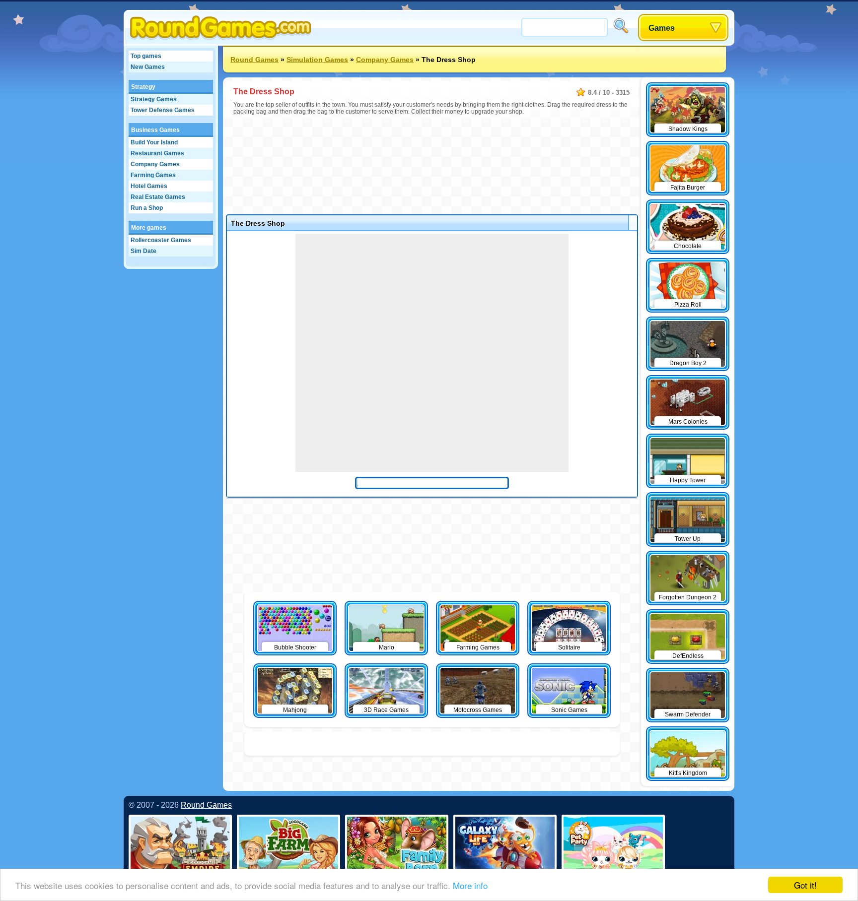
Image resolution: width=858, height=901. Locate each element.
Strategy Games (154, 99)
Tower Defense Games (163, 110)
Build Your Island (154, 142)
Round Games (254, 60)
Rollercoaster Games (161, 240)
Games (661, 28)
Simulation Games (317, 60)
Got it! (805, 885)
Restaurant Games (157, 153)
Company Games (155, 164)
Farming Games (153, 175)
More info (470, 885)
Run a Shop (147, 207)
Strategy (143, 86)
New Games (148, 67)
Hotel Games (149, 186)
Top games (146, 56)
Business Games (155, 130)
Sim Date (143, 251)
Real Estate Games (158, 196)
